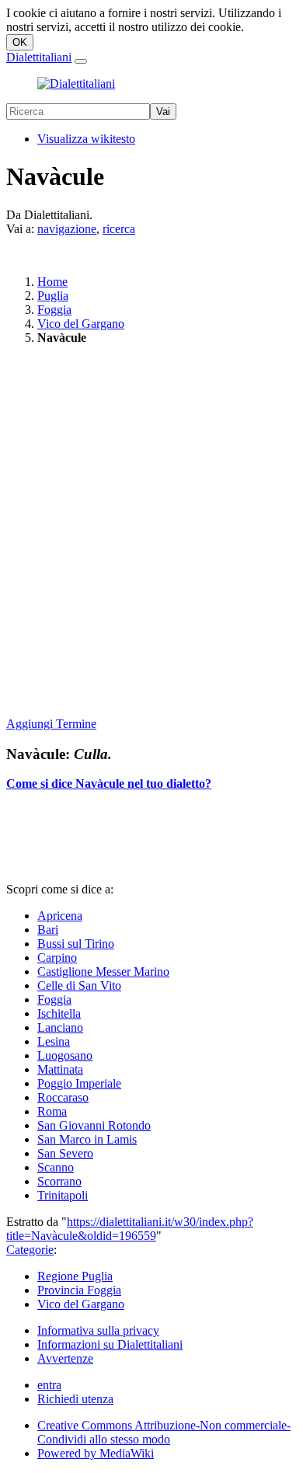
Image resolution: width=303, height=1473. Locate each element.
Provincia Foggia (79, 1290)
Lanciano (60, 1027)
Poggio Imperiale (79, 1083)
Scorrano (59, 1181)
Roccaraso (63, 1097)
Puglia (52, 295)
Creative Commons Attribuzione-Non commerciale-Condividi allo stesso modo (164, 1432)
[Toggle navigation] (81, 61)
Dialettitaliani (38, 57)
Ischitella (59, 1013)
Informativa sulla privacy (98, 1330)
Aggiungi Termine (51, 723)
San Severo (65, 1153)
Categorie (30, 1249)
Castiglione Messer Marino (103, 971)
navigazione (66, 228)
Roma (52, 1111)
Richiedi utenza (75, 1398)
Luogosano (64, 1055)
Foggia (54, 309)
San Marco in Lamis (87, 1139)
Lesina (53, 1041)
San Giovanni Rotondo (94, 1125)
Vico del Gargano (80, 323)
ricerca (119, 228)
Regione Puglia (75, 1276)
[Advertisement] (151, 532)
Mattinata (60, 1069)
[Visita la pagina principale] (76, 83)
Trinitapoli (62, 1195)
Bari (47, 929)
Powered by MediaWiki (95, 1453)
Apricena (59, 915)
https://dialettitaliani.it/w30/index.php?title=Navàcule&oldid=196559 (129, 1228)
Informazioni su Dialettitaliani (110, 1344)
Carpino (57, 957)
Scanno (55, 1167)
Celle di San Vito (79, 985)
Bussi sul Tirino (75, 943)
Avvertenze (65, 1358)
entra (49, 1384)
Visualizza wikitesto (86, 138)
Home (52, 281)
